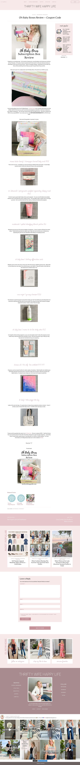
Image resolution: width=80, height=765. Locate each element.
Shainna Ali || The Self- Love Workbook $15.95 (29, 365)
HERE (41, 437)
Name (21, 599)
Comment (22, 583)
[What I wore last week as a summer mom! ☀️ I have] (50, 730)
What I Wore (62, 559)
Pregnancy (45, 14)
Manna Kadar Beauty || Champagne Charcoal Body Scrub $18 (29, 161)
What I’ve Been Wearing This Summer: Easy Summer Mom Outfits (66, 39)
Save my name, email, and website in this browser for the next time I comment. (38, 615)
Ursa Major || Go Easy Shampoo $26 (29, 294)
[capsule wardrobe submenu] (21, 685)
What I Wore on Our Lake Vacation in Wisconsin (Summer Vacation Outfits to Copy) (67, 48)
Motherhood (39, 14)
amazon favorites (62, 661)
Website (22, 609)
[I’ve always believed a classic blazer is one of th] (30, 750)
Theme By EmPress (41, 763)
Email (21, 604)
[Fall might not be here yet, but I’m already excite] (10, 730)
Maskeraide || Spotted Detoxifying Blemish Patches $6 (29, 224)
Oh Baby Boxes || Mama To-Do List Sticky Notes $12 (29, 329)
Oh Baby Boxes (32, 108)
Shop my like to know (40, 661)
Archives (64, 55)
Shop (75, 1)
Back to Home (40, 628)
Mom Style (34, 558)
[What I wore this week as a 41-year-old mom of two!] (30, 730)
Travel (68, 558)
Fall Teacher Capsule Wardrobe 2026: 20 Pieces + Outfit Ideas (67, 32)
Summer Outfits (41, 558)
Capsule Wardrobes (15, 558)
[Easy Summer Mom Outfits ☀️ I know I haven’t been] (10, 750)
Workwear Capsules (20, 559)
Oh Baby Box (28, 433)
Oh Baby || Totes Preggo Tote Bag (29, 400)
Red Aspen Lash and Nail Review (16, 519)
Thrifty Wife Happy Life (40, 6)
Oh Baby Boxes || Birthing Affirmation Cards (29, 259)
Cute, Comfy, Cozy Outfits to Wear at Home (64, 520)
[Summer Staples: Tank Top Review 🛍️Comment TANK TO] (50, 750)
